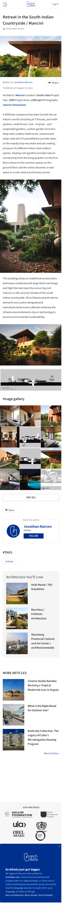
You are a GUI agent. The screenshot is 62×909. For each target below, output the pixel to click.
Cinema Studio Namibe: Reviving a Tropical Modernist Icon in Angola (43, 685)
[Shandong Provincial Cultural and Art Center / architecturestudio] (17, 643)
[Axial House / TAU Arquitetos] (17, 593)
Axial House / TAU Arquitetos (41, 587)
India (47, 95)
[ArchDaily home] (31, 4)
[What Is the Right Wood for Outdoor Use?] (13, 714)
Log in (55, 4)
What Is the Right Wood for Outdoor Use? (42, 708)
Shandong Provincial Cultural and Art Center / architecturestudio (42, 641)
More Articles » (51, 753)
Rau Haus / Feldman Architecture (38, 614)
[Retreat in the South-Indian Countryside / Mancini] (30, 416)
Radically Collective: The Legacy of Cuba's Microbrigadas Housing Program (43, 737)
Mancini (20, 95)
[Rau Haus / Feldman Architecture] (17, 618)
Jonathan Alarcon (38, 526)
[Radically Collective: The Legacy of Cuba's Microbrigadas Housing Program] (13, 739)
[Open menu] (4, 4)
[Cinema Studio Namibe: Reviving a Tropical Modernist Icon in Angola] (13, 690)
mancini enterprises (14, 105)
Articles (9, 561)
